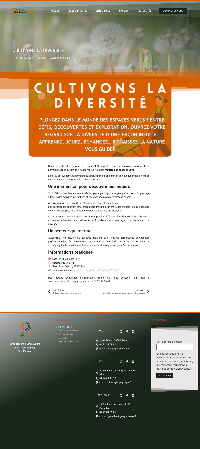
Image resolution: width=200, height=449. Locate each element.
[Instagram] (121, 331)
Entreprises (103, 10)
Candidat (124, 10)
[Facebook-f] (127, 331)
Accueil (55, 10)
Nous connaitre (77, 10)
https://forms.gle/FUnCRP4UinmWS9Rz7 (96, 270)
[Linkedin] (132, 331)
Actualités (144, 10)
